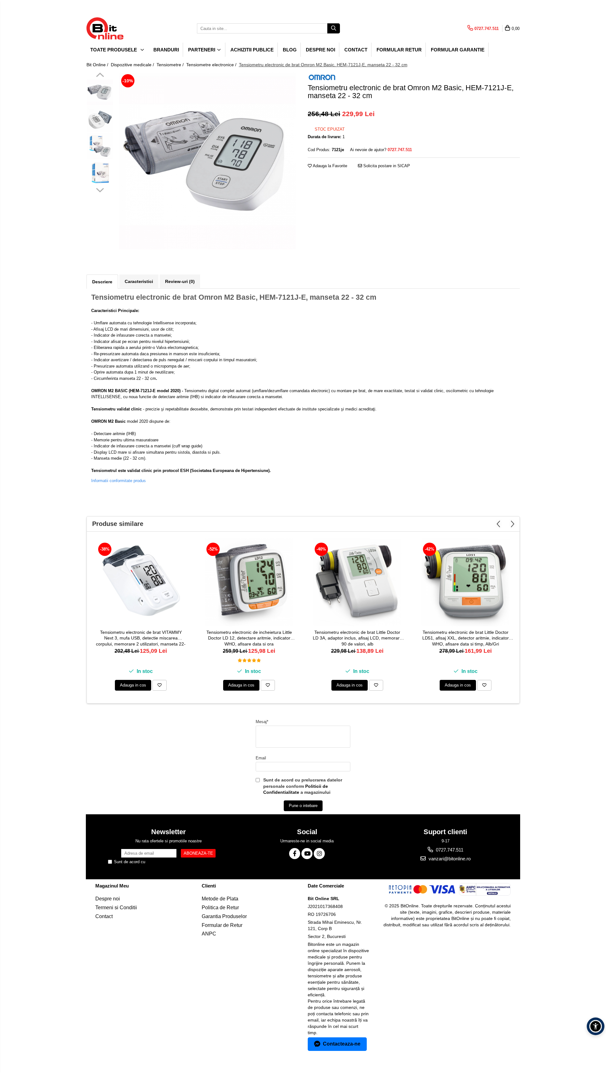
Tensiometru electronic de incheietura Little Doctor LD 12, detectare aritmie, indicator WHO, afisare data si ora (249, 638)
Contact (355, 49)
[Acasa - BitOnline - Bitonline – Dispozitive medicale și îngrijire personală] (118, 28)
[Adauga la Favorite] (159, 685)
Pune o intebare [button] (303, 805)
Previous (100, 76)
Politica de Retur (220, 907)
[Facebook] (294, 853)
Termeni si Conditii (116, 907)
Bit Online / (98, 64)
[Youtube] (306, 853)
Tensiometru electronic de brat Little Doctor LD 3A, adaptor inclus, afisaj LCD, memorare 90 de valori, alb (357, 638)
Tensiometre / (171, 64)
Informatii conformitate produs (118, 480)
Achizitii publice (252, 49)
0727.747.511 (449, 849)
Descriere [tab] (102, 281)
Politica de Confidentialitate (171, 861)
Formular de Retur (222, 925)
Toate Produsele (114, 49)
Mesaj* (262, 721)
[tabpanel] (207, 161)
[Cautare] (333, 28)
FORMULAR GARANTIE (457, 49)
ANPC (209, 933)
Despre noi (320, 49)
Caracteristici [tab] (139, 281)
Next (100, 189)
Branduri (166, 49)
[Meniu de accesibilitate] (595, 1026)
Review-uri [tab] (180, 281)
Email (261, 758)
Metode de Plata (220, 898)
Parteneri (202, 49)
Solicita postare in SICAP (386, 165)
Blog (290, 49)
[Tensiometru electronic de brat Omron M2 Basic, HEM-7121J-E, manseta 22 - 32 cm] (207, 161)
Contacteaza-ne (341, 1043)
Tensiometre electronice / (212, 64)
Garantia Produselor (224, 916)
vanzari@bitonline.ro (449, 858)
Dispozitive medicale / (133, 64)
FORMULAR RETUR (399, 49)
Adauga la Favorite (329, 165)
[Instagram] (319, 853)
